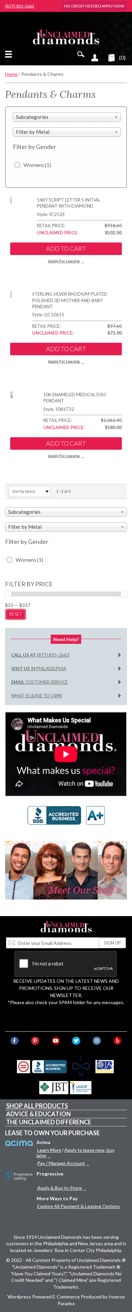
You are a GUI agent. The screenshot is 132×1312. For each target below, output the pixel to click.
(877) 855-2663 (40, 655)
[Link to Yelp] (117, 1041)
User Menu (95, 57)
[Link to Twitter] (76, 1041)
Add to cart (66, 248)
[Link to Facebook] (14, 1041)
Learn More (49, 1150)
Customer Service (39, 682)
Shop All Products (37, 1105)
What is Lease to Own (36, 695)
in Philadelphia (38, 668)
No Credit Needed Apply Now (94, 5)
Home (11, 74)
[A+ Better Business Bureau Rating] (66, 819)
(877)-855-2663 (19, 6)
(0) (122, 57)
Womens (37, 165)
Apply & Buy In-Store (59, 1188)
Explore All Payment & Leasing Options (78, 1206)
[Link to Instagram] (97, 1041)
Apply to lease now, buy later (75, 1152)
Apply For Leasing (64, 261)
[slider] (8, 594)
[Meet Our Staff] (66, 870)
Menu (10, 54)
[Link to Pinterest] (35, 1041)
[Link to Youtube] (56, 1041)
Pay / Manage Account (61, 1163)
